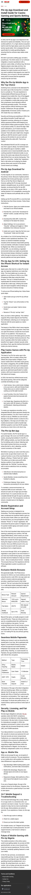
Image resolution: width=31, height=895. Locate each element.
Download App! (8, 34)
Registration (24, 2)
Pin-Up (24, 714)
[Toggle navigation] (2, 2)
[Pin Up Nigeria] (6, 2)
